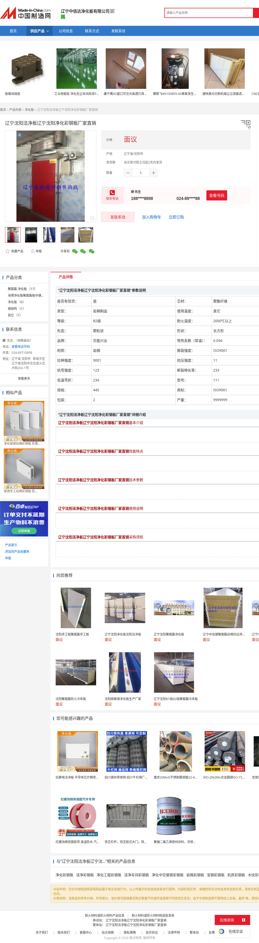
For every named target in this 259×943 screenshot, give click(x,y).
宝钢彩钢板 (216, 874)
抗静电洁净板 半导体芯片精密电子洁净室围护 (86, 777)
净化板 (29, 110)
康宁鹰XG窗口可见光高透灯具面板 (127, 94)
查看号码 (216, 195)
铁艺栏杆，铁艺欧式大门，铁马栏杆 (129, 842)
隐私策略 (130, 932)
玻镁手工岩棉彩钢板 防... (20, 491)
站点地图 (108, 932)
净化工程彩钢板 (109, 874)
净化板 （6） (17, 302)
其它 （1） (15, 315)
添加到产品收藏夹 (17, 551)
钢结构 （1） (17, 308)
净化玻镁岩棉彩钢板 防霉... (22, 443)
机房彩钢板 (236, 874)
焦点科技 (136, 938)
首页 (3, 110)
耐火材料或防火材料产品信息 (104, 915)
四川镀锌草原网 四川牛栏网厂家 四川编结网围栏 (137, 777)
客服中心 (86, 932)
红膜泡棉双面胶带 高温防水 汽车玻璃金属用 (85, 842)
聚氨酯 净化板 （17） (22, 289)
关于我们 (42, 932)
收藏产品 (16, 251)
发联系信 (117, 216)
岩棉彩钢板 (195, 874)
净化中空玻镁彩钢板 (168, 874)
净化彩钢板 (64, 874)
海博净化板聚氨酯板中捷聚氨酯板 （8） (35, 295)
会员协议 (152, 932)
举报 (39, 251)
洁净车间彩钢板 (136, 874)
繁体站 (194, 932)
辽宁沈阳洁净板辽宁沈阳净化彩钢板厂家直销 (136, 920)
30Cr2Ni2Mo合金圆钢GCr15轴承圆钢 (228, 777)
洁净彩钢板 (85, 874)
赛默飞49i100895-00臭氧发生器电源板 (179, 94)
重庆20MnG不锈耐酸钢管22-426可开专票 (182, 777)
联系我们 (64, 932)
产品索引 (11, 545)
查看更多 (24, 378)
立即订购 (176, 216)
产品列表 (15, 110)
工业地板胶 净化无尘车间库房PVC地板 (80, 94)
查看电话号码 (21, 346)
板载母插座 (12, 94)
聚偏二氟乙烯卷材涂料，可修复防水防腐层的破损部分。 (192, 842)
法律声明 (174, 932)
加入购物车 (151, 216)
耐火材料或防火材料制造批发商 (153, 915)
